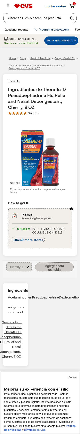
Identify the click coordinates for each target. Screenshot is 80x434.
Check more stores (28, 240)
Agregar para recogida (54, 267)
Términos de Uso (34, 429)
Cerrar (72, 377)
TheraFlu (13, 81)
